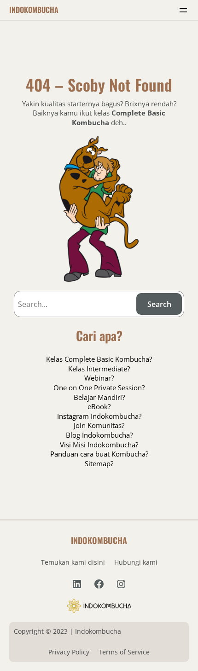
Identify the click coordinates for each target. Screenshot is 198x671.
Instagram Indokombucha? (99, 416)
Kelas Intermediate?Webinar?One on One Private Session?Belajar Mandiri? (99, 383)
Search (159, 304)
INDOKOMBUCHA (33, 9)
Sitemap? (99, 463)
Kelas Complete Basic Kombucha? (99, 359)
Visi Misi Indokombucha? (99, 444)
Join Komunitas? (99, 425)
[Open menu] (183, 10)
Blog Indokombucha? (99, 435)
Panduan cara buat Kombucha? (99, 453)
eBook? (99, 406)
